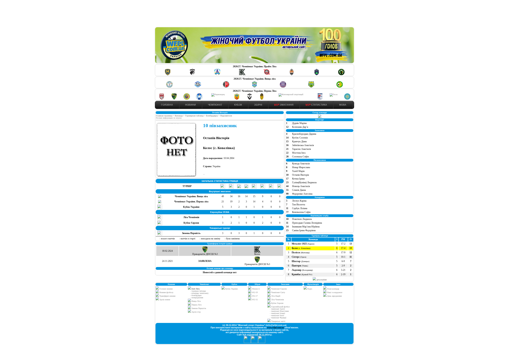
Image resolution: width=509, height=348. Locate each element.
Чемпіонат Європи (279, 289)
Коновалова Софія (301, 212)
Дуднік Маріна (299, 123)
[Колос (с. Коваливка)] (242, 74)
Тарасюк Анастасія (301, 149)
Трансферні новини (167, 296)
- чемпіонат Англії (277, 309)
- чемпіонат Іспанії (277, 313)
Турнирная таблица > (195, 116)
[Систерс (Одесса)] (316, 74)
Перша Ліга (196, 305)
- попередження (196, 297)
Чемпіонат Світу (278, 292)
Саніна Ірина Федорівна (304, 230)
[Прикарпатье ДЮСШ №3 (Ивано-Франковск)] (174, 99)
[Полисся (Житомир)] (341, 74)
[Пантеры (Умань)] (192, 74)
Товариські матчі (278, 321)
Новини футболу (166, 292)
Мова (342, 104)
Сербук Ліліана (299, 208)
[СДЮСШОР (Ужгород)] (320, 99)
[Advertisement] (254, 14)
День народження (334, 296)
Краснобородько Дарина (304, 134)
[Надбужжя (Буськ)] (249, 99)
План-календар (332, 289)
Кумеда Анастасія (301, 163)
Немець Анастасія (301, 186)
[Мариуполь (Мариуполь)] (198, 87)
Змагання (286, 104)
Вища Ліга (196, 301)
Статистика (319, 104)
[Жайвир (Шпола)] (262, 99)
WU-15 (254, 299)
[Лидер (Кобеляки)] (237, 99)
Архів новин (164, 299)
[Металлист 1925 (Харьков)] (167, 74)
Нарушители (226, 116)
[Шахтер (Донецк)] (291, 74)
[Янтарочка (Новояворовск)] (187, 99)
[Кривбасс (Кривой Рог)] (267, 74)
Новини (190, 104)
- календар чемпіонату (199, 293)
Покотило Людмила (302, 219)
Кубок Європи (277, 303)
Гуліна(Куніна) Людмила (304, 182)
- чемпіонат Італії (277, 315)
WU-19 (254, 292)
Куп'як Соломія (300, 137)
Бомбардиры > (213, 116)
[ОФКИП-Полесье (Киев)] (347, 99)
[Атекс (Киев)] (161, 99)
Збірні (258, 104)
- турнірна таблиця (198, 291)
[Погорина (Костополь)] (339, 87)
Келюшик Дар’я (300, 127)
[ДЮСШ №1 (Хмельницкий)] (169, 87)
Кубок (238, 104)
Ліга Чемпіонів (277, 299)
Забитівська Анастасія (303, 145)
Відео (309, 289)
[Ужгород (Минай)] (283, 87)
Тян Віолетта (298, 204)
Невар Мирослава (301, 167)
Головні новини (166, 289)
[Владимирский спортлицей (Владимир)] (199, 99)
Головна (167, 104)
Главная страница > (165, 116)
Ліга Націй (275, 296)
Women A (255, 289)
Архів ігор (196, 312)
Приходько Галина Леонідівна (307, 222)
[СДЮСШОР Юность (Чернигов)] (254, 87)
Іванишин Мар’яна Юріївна (306, 226)
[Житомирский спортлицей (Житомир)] (291, 94)
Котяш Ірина (298, 178)
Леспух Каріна (299, 200)
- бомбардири (195, 295)
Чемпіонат (215, 104)
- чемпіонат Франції (278, 318)
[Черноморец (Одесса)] (218, 94)
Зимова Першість (199, 308)
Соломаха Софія (300, 156)
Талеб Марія (298, 171)
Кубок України (231, 289)
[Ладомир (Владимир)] (217, 74)
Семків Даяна (299, 190)
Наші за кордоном (334, 292)
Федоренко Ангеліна (302, 193)
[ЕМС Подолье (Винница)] (226, 87)
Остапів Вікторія (300, 175)
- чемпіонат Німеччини (279, 311)
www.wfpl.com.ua (275, 327)
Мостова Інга (298, 152)
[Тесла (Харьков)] (333, 94)
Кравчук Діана (299, 141)
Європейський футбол (280, 307)
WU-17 (254, 296)
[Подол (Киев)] (311, 87)
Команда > (180, 116)
